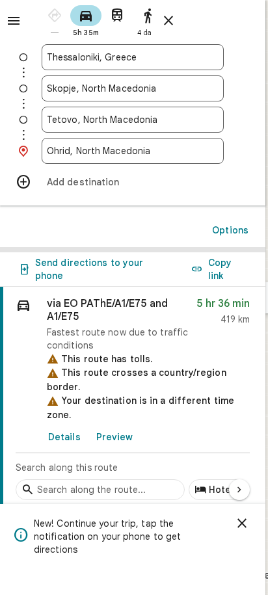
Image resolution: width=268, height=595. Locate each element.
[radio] (54, 20)
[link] (132, 397)
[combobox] (133, 57)
